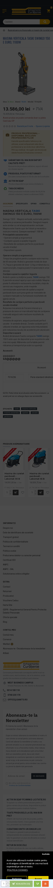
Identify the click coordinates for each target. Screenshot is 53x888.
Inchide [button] (46, 854)
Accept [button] (38, 879)
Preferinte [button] (17, 879)
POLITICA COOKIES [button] (17, 870)
